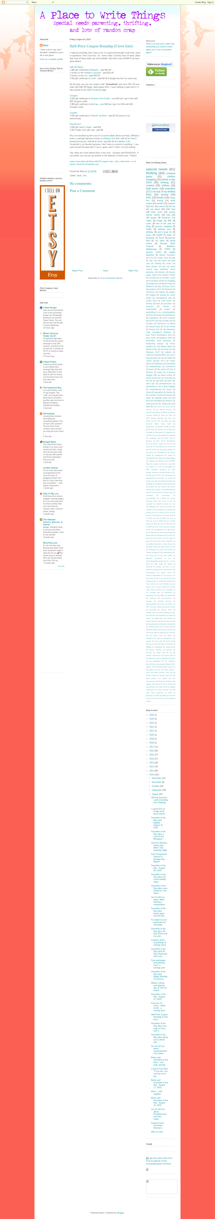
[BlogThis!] (107, 171)
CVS (151, 258)
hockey (166, 306)
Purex (161, 238)
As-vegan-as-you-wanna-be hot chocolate (159, 922)
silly (158, 638)
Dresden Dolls (163, 427)
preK (173, 612)
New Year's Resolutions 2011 (159, 335)
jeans (151, 369)
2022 (151, 727)
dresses (170, 510)
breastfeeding (170, 484)
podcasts (153, 610)
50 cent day (157, 321)
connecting (166, 495)
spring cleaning (156, 650)
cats (147, 492)
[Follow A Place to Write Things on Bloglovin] (159, 66)
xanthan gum (161, 698)
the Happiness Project (167, 658)
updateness (170, 315)
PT (154, 446)
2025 (151, 715)
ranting (169, 618)
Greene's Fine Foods (100, 98)
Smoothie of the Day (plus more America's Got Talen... (159, 889)
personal (153, 598)
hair (174, 547)
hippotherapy (155, 366)
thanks (169, 392)
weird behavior (163, 690)
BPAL (165, 412)
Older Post (133, 270)
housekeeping (166, 552)
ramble (160, 203)
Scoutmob (105, 135)
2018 (151, 742)
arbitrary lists (164, 229)
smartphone (168, 638)
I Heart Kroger (50, 307)
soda (156, 644)
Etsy (159, 286)
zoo (85, 75)
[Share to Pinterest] (116, 171)
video (148, 398)
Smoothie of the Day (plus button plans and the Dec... (158, 912)
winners (168, 401)
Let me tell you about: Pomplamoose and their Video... (159, 1114)
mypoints (169, 581)
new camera (150, 584)
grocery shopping (163, 226)
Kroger (160, 220)
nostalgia (169, 590)
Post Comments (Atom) (111, 278)
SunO (93, 78)
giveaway (150, 238)
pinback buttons (164, 601)
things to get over (166, 675)
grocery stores (153, 252)
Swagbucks (159, 455)
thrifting (151, 173)
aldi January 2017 (168, 472)
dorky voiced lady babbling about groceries (160, 269)
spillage (149, 647)
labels (170, 564)
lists (85, 175)
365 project (151, 218)
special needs (157, 169)
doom (170, 507)
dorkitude (160, 510)
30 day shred (165, 407)
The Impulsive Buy (52, 387)
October (156, 786)
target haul (160, 652)
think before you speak (156, 678)
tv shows (169, 684)
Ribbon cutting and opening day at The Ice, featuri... (159, 986)
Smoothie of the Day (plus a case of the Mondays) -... (158, 835)
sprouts (169, 650)
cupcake (149, 504)
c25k (148, 355)
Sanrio (151, 452)
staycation (158, 392)
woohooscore (152, 404)
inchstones (170, 366)
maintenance (168, 569)
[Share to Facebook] (113, 171)
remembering (155, 389)
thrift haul (170, 209)
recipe (159, 315)
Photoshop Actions (155, 344)
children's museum (92, 73)
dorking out (150, 510)
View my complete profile (51, 59)
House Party (154, 326)
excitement (152, 532)
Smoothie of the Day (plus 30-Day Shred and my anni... (159, 932)
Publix (149, 229)
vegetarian (153, 318)
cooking (163, 498)
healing (169, 549)
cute (173, 504)
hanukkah (171, 364)
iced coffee (168, 555)
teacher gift (168, 655)
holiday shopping (152, 552)
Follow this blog (161, 130)
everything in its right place (164, 529)
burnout (164, 487)
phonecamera (166, 598)
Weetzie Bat (163, 461)
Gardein (160, 429)
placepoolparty (151, 604)
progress (162, 615)
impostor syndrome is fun (158, 558)
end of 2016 (161, 518)
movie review (152, 378)
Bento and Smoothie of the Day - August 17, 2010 (159, 1084)
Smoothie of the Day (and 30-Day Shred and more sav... (159, 953)
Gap (96, 104)
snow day (158, 641)
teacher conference (153, 655)
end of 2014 (164, 515)
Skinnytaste (48, 413)
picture (167, 309)
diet (163, 266)
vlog (168, 215)
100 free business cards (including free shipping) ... (159, 801)
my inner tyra (161, 578)
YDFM (167, 249)
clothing (158, 263)
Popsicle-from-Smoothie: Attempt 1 (157, 1125)
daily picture (151, 266)
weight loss (153, 284)
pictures (149, 601)
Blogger (120, 1213)
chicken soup (168, 492)
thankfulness (150, 658)
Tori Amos (150, 292)
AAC (148, 197)
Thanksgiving (151, 458)
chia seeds (156, 492)
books (160, 197)
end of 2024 (164, 524)
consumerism (151, 498)
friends (155, 541)
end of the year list (162, 527)
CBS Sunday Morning (155, 418)
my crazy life (166, 378)
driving (149, 304)
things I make (151, 675)
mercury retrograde (153, 575)
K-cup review (169, 326)
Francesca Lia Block (166, 323)
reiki (159, 621)
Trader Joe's (162, 258)
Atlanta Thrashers (167, 255)
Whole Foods (151, 349)
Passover (161, 446)
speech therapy (167, 644)
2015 (151, 754)
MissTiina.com (50, 543)
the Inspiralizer (155, 661)
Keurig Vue (154, 329)
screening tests (151, 632)
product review (168, 275)
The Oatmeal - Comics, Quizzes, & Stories (52, 522)
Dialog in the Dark (111, 138)
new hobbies (164, 584)
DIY (159, 421)
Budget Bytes (49, 442)
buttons (168, 352)
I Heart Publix (49, 362)
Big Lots (168, 321)
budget (153, 295)
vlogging (171, 281)
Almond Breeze (166, 409)
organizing (150, 595)
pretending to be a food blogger (160, 386)
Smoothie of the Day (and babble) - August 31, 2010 (158, 822)
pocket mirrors (170, 607)
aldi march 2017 (155, 475)
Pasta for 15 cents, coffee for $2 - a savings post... (159, 1007)
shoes (169, 389)
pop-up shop (166, 610)
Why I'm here (157, 1132)
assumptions (150, 478)
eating (148, 512)
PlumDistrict (75, 124)
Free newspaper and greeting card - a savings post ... (159, 964)
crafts (148, 223)
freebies (161, 272)
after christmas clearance (156, 469)
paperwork (171, 595)
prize (151, 315)
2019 (151, 739)
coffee (169, 358)
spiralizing (158, 647)
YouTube (165, 349)
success (149, 652)
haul (161, 549)
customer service (162, 504)
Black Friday (167, 284)
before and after (152, 481)
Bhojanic (95, 70)
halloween (152, 549)
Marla (45, 45)
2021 (151, 731)
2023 (151, 723)
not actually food (153, 592)
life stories (161, 369)
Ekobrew (150, 286)
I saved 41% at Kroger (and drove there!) (158, 811)
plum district (157, 607)
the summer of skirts (154, 395)
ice (158, 555)
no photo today (160, 587)
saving (164, 194)
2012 (151, 766)
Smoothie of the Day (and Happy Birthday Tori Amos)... (159, 975)
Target (88, 127)
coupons (171, 203)
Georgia (170, 429)
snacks (148, 641)
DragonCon (150, 427)
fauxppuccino (162, 535)
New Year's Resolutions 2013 (159, 338)
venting (164, 182)
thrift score (156, 212)
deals (79, 175)
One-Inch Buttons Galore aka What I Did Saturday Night (159, 846)
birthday (149, 232)
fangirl (170, 532)
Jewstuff (172, 435)
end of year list (165, 232)
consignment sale (164, 298)
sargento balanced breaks (155, 629)
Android (149, 412)
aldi (173, 258)
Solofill (159, 235)
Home (105, 270)
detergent (152, 507)
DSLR (166, 421)
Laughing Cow (155, 438)
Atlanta (157, 412)
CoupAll (73, 113)
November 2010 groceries (158, 341)
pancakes (160, 595)
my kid (149, 381)
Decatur (149, 323)
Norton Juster (158, 444)
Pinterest (168, 289)
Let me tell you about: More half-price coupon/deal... (158, 901)
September (157, 790)
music (149, 235)
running (152, 278)
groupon (149, 306)
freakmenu (158, 364)
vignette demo (161, 398)
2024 (151, 719)
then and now (167, 672)
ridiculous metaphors (167, 624)
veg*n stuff (163, 687)
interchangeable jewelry (154, 561)
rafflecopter (159, 618)
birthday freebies (167, 481)
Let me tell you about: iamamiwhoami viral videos (159, 1050)
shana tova (157, 635)
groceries (168, 304)
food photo (157, 538)
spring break (170, 647)
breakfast (158, 484)
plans (162, 604)
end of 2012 (152, 515)
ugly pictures (150, 687)
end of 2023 (152, 524)
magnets (157, 569)
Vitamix (162, 292)
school (170, 629)
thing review (159, 281)
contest (150, 185)
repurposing (153, 624)
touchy (169, 395)
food (158, 304)
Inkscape (159, 432)
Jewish (163, 435)
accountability (167, 467)
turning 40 (158, 684)
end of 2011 (170, 512)
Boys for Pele (166, 415)
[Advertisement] (52, 622)
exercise (162, 532)
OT (168, 444)
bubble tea (153, 487)
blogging (149, 484)
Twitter (160, 458)
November (157, 782)
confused (149, 495)
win (158, 695)
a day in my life (158, 464)
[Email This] (104, 171)
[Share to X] (110, 171)
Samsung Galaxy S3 (167, 449)
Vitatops (152, 461)
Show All (61, 566)
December (157, 778)
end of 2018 (158, 521)
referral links (150, 621)
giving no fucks (161, 544)
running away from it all (157, 627)
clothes (165, 185)
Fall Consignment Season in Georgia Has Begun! (159, 858)
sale (171, 627)
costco (169, 263)
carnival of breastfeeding (163, 489)
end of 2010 (158, 512)
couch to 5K (167, 501)
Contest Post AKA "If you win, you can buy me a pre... (159, 1072)
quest (171, 615)
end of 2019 (170, 521)
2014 (151, 759)
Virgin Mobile (170, 458)
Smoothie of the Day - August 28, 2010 (158, 868)
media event (166, 572)
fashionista (150, 535)
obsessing (168, 592)
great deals (165, 547)
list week (160, 240)
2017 (151, 747)
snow (148, 392)
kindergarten (151, 309)
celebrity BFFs (160, 355)
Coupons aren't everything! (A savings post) (158, 942)
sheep (169, 635)
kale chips (159, 564)
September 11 (162, 452)
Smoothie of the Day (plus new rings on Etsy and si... (158, 1027)
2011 (151, 770)
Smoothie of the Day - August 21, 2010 (158, 996)
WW (169, 220)
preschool (152, 615)
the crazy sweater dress (161, 664)
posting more (151, 612)
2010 (151, 774)
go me (172, 544)
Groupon (73, 95)
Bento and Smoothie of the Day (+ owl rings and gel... (159, 1061)
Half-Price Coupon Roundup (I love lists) (159, 1017)
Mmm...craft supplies (156, 1092)
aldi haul (153, 261)
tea (171, 652)
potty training (164, 612)
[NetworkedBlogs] (160, 125)
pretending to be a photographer (160, 312)
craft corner (166, 301)
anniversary (168, 475)
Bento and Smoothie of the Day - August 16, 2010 (159, 1101)
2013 (151, 762)
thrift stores (152, 188)
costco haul (151, 301)
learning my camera (153, 567)
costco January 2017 (155, 361)
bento (164, 261)
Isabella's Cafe (123, 141)
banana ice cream (165, 478)
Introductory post (152, 435)
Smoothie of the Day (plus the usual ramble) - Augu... (159, 878)
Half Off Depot (76, 67)
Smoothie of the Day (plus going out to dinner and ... (159, 1038)
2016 (155, 407)
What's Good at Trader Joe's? (50, 334)
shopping (149, 638)
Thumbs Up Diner (99, 115)
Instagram (169, 432)
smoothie (170, 188)
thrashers (161, 681)
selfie (162, 632)
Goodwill (149, 432)
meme (162, 206)
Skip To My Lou (50, 493)
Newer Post (77, 270)
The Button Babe (164, 346)
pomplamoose (165, 384)
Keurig (160, 200)
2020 (151, 735)
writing (164, 404)
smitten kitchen (50, 468)
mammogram (150, 572)
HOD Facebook (94, 90)
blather (172, 292)
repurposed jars (169, 621)
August (155, 794)
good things (153, 547)
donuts (162, 507)
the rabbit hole (151, 670)
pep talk (159, 381)
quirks (148, 618)
